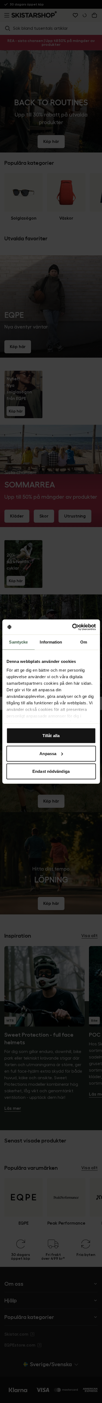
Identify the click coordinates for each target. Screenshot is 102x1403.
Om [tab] (83, 642)
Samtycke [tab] (18, 642)
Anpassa (47, 753)
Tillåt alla (51, 735)
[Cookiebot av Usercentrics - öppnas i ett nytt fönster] (73, 626)
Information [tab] (51, 642)
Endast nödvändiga (51, 771)
